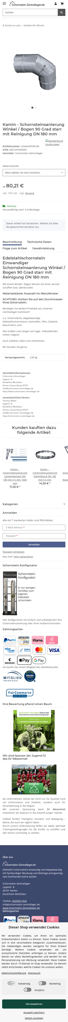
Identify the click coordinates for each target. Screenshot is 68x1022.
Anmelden (34, 544)
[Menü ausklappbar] (4, 2)
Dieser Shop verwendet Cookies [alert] (34, 927)
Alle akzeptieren (34, 1003)
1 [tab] (32, 108)
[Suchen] (61, 12)
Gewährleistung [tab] (43, 248)
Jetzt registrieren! (23, 556)
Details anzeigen (34, 1018)
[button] (56, 3)
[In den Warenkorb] (5, 36)
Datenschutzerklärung (14, 973)
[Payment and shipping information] (10, 639)
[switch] (11, 983)
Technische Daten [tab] (39, 242)
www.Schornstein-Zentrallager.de (21, 908)
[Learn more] (27, 3)
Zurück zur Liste (12, 25)
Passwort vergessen (13, 551)
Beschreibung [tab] (12, 242)
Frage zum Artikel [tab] (15, 248)
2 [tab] (36, 108)
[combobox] (34, 172)
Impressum (34, 973)
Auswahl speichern (34, 1012)
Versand (29, 193)
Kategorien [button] (10, 504)
